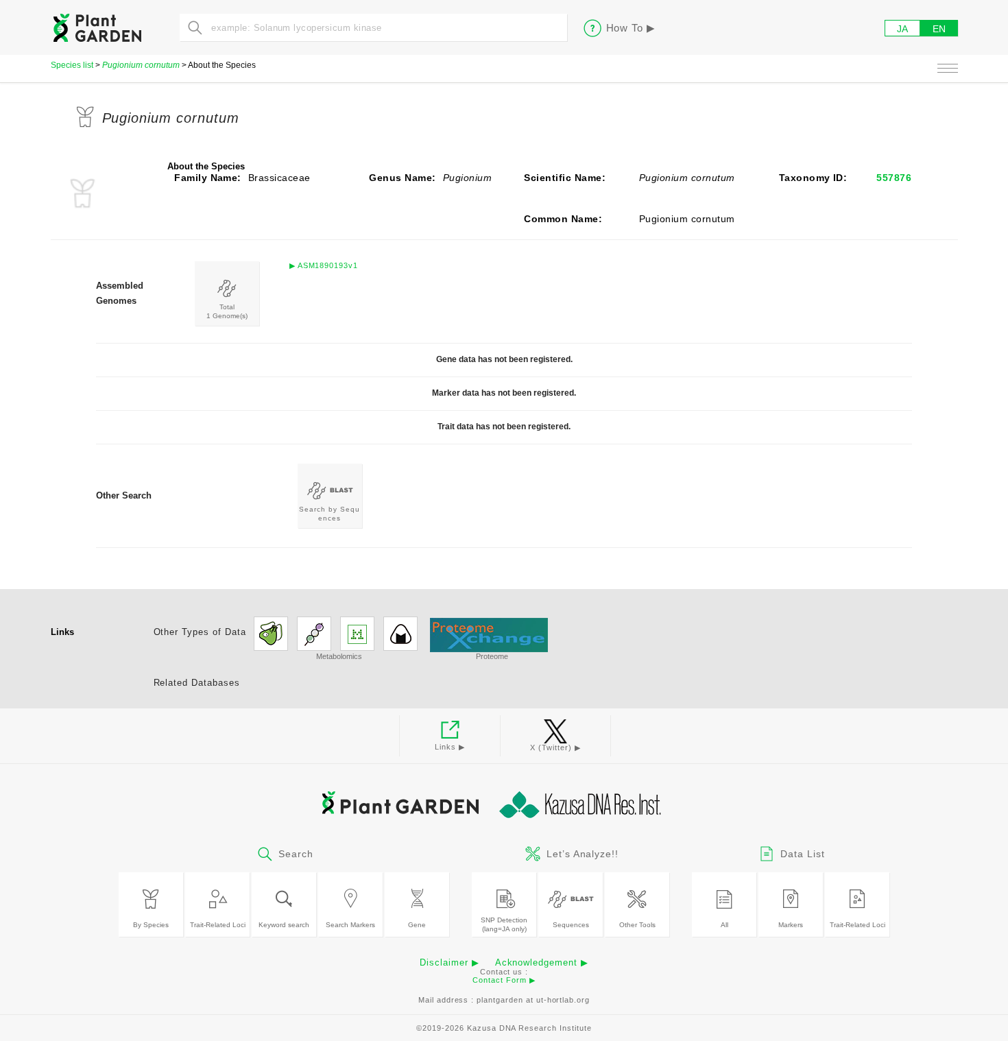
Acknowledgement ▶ (541, 962)
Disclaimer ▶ (449, 962)
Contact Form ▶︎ (503, 980)
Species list (72, 65)
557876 (893, 177)
